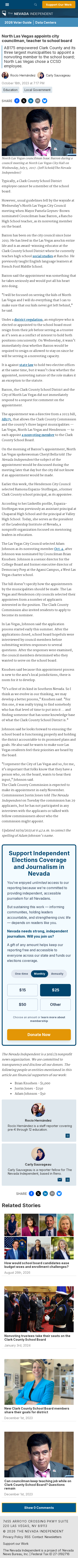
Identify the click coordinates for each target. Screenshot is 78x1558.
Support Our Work (59, 4)
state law (26, 365)
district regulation (28, 319)
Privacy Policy (13, 1537)
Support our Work (16, 1543)
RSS (28, 1537)
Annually (57, 973)
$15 (22, 990)
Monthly (39, 973)
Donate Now (39, 1034)
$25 (55, 990)
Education (10, 90)
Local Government (37, 90)
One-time (21, 973)
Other (55, 1004)
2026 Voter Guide (18, 22)
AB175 (6, 419)
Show (39, 1507)
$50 (22, 1004)
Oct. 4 (58, 549)
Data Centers (45, 22)
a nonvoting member (38, 435)
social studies (42, 256)
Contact (37, 1537)
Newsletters (53, 1537)
